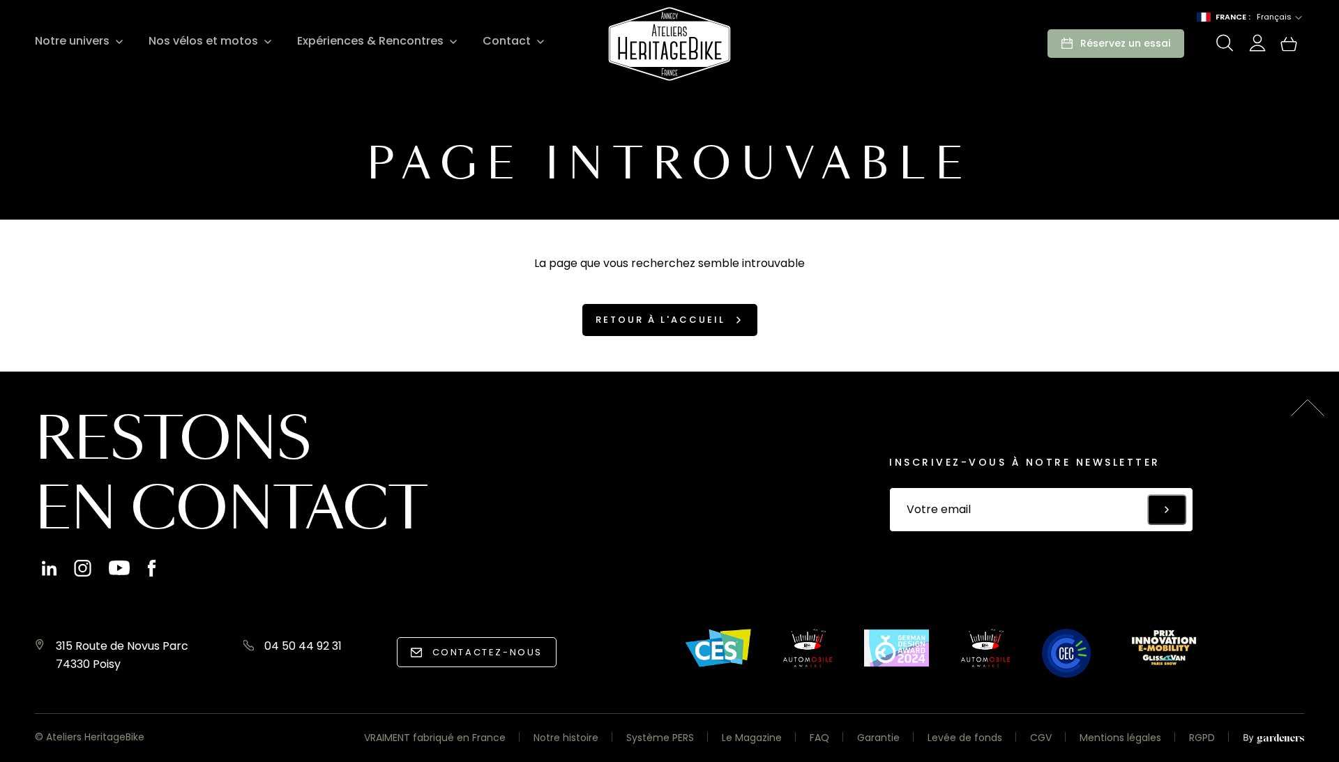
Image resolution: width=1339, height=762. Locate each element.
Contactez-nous (487, 652)
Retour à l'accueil (660, 319)
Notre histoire (566, 738)
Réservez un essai (1125, 43)
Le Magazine (752, 738)
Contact (507, 41)
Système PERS (660, 738)
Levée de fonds (965, 738)
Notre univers (72, 41)
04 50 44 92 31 (303, 646)
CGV (1041, 738)
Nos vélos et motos (203, 41)
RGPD (1202, 738)
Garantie (878, 738)
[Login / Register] (1257, 47)
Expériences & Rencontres (370, 41)
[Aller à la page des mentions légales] (1273, 739)
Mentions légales (1120, 738)
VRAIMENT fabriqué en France (435, 738)
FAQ (819, 738)
